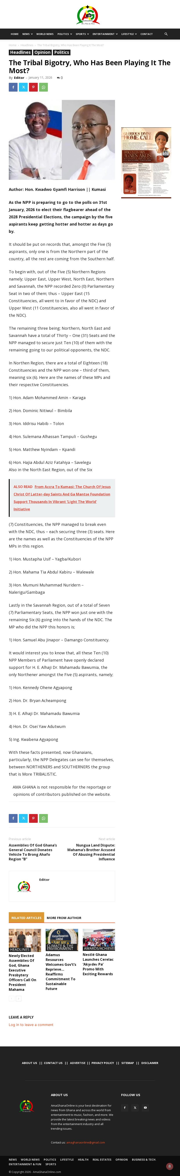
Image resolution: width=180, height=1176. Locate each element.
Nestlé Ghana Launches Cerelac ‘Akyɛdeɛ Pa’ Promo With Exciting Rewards (98, 964)
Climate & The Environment (60, 947)
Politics (63, 34)
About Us (29, 1063)
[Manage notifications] (169, 1166)
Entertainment (104, 34)
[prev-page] (11, 998)
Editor (19, 77)
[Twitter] (23, 87)
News (26, 34)
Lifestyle (127, 34)
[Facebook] (13, 87)
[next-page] (18, 998)
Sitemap (127, 1063)
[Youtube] (145, 1107)
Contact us (53, 1063)
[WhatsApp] (43, 87)
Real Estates (102, 1160)
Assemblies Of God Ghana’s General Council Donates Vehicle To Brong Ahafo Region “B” (33, 852)
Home (14, 34)
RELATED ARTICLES (26, 917)
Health (83, 1160)
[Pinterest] (33, 87)
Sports (81, 34)
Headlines (27, 45)
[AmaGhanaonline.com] (90, 15)
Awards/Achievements (105, 948)
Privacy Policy (103, 1063)
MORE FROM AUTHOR (64, 917)
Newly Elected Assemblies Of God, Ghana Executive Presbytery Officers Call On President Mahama (22, 972)
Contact (146, 34)
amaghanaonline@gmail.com (85, 1142)
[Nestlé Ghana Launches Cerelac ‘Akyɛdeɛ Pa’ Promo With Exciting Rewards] (99, 940)
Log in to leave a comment (31, 1024)
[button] (166, 34)
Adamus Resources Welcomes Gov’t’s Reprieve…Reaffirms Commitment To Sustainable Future (61, 971)
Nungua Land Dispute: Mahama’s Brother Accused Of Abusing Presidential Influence (91, 852)
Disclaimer (149, 1063)
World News (45, 34)
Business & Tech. (144, 1160)
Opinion (42, 52)
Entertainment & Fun (25, 1164)
